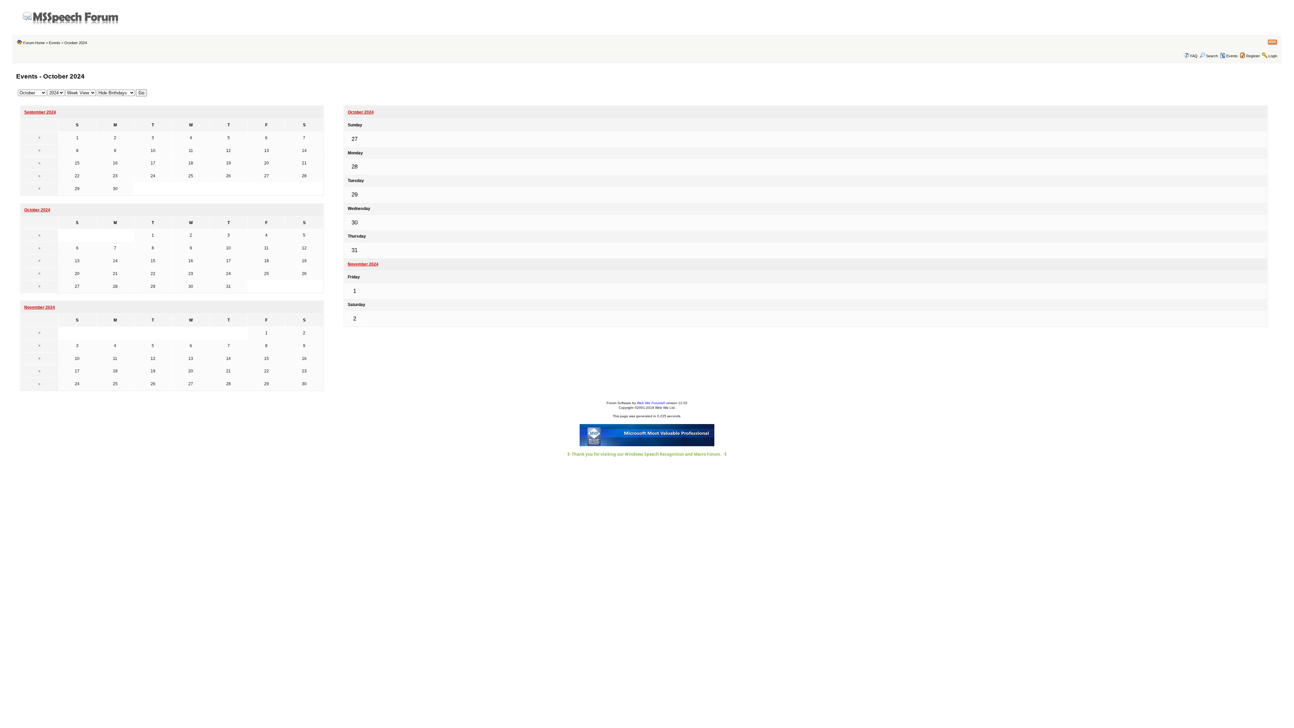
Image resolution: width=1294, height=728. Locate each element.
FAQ (1194, 56)
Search (1212, 56)
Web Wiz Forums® (651, 403)
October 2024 (361, 112)
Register (1253, 56)
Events (54, 43)
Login (1272, 56)
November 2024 (363, 264)
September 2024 (40, 112)
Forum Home (34, 43)
